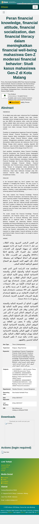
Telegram (5, 483)
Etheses (4, 7)
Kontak (3, 470)
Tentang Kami (5, 467)
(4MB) (17, 102)
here (37, 512)
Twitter (4, 479)
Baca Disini (15, 102)
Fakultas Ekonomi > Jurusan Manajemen (23, 389)
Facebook (5, 477)
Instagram (5, 481)
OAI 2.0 (23, 512)
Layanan (3, 468)
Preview (27, 102)
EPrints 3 (10, 512)
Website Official (5, 465)
